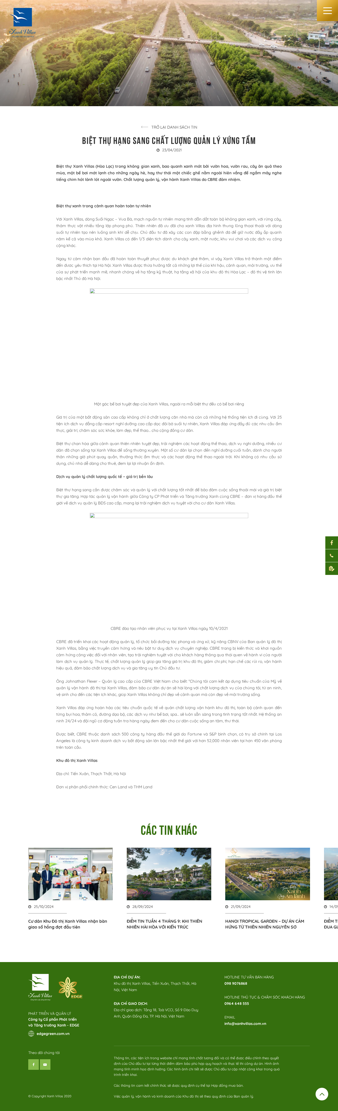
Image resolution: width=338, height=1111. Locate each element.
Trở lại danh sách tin (174, 127)
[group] (70, 889)
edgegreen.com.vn (53, 1033)
